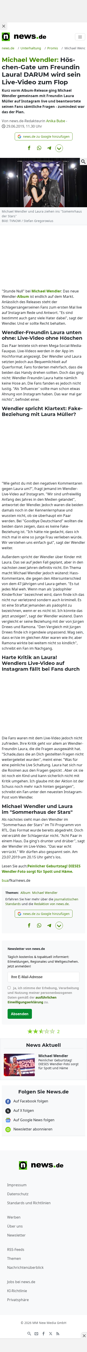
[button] (43, 136)
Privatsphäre (18, 1299)
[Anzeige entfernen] (84, 1335)
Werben (14, 1217)
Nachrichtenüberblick (25, 1267)
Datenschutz (18, 1193)
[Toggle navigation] (80, 36)
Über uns (15, 1226)
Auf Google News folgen (33, 1119)
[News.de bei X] (50, 1333)
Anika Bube (55, 120)
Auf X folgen (23, 1110)
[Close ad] (3, 26)
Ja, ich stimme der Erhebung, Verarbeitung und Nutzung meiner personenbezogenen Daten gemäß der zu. (43, 995)
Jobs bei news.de (21, 1281)
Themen (14, 1258)
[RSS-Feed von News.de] (58, 1333)
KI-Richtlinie (17, 1290)
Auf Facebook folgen (30, 1101)
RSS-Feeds (15, 1249)
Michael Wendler (45, 892)
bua (5, 880)
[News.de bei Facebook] (43, 1333)
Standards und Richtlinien (29, 1202)
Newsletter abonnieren (32, 1129)
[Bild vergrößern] (83, 161)
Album (25, 892)
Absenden (20, 1013)
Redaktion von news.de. (52, 904)
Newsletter (16, 1235)
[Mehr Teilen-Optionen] (59, 148)
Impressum (17, 1184)
